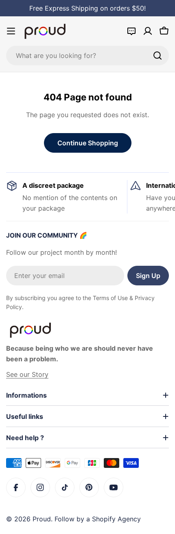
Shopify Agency (116, 519)
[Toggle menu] (11, 31)
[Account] (148, 31)
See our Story (27, 374)
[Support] (131, 31)
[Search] (157, 55)
